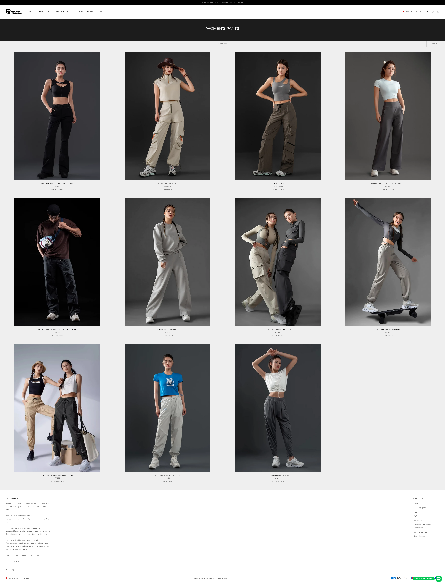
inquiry (416, 512)
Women (90, 12)
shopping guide (419, 507)
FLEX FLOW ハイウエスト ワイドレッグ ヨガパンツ (387, 183)
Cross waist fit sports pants (388, 329)
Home (28, 12)
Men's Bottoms (62, 12)
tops (49, 12)
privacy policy (419, 520)
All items (39, 12)
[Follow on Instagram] (13, 570)
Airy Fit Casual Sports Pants (277, 475)
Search (416, 503)
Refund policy (419, 536)
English (418, 12)
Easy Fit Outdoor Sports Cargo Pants (57, 475)
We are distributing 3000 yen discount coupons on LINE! (222, 2)
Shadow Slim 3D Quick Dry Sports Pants (57, 183)
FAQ (415, 516)
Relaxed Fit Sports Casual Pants (167, 475)
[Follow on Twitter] (7, 570)
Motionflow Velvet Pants (167, 329)
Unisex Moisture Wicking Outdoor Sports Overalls (57, 329)
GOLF (100, 12)
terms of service (420, 532)
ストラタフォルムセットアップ (167, 183)
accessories (78, 12)
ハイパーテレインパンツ (277, 183)
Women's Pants (22, 22)
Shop (13, 22)
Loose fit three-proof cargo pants (277, 329)
